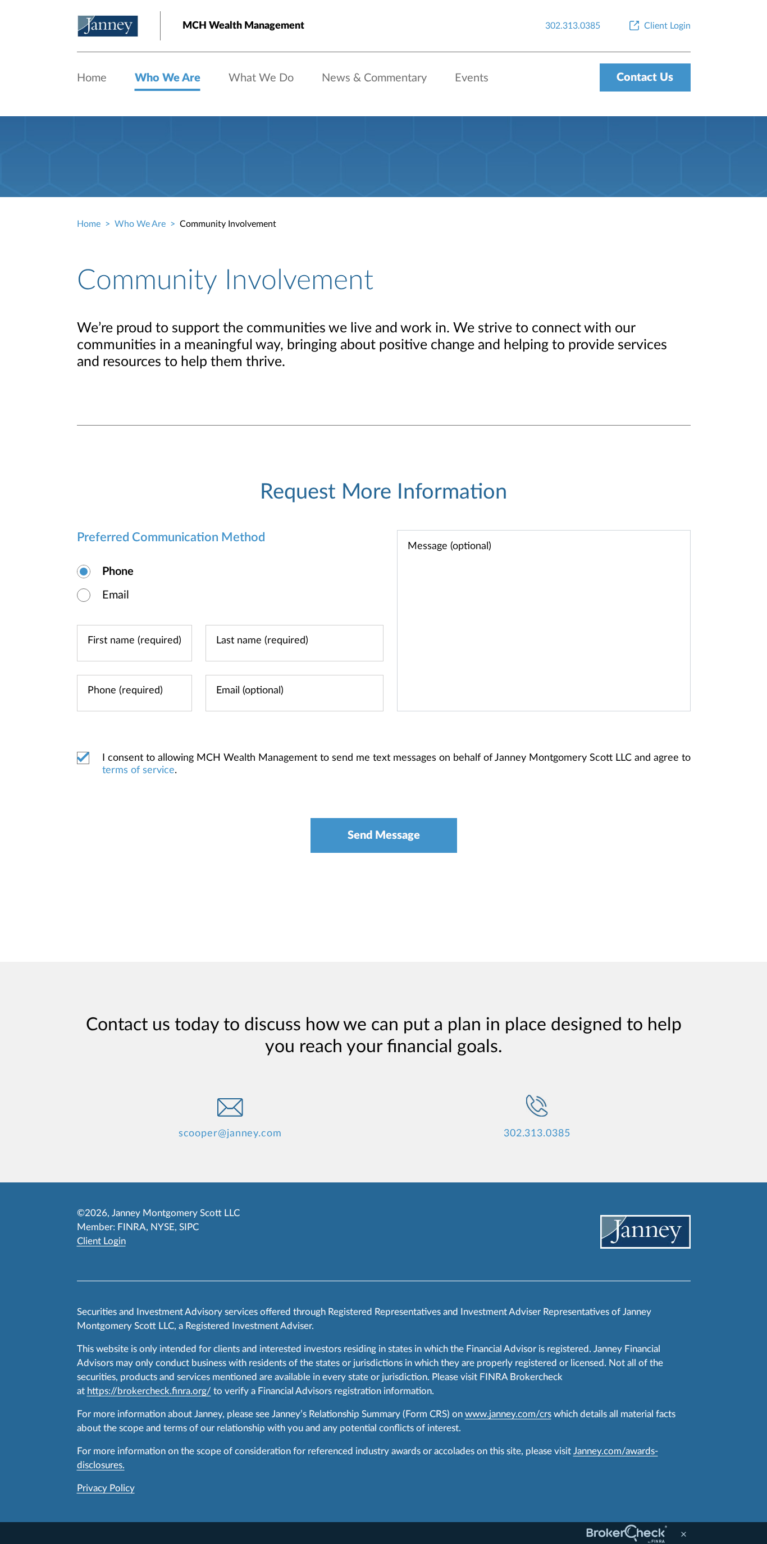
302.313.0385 (537, 1134)
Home (92, 78)
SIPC (189, 1227)
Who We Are (167, 78)
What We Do (261, 78)
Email (115, 595)
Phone (118, 571)
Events (471, 78)
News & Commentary (374, 78)
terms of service (138, 770)
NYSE (162, 1227)
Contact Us (645, 77)
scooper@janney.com (230, 1134)
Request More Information (383, 492)
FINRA (131, 1227)
